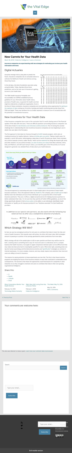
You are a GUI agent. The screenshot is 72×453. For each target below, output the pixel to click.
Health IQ (38, 192)
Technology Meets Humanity (13, 291)
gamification (46, 249)
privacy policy (29, 201)
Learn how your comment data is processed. (39, 351)
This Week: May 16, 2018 (54, 284)
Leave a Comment (35, 60)
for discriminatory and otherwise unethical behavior (31, 126)
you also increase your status (40, 142)
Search (7, 364)
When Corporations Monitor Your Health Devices (14, 285)
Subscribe (11, 396)
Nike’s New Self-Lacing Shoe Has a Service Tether (36, 285)
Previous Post (7, 297)
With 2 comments (52, 289)
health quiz (58, 192)
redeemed (44, 140)
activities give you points (41, 136)
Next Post (66, 297)
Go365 (40, 134)
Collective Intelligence (21, 60)
